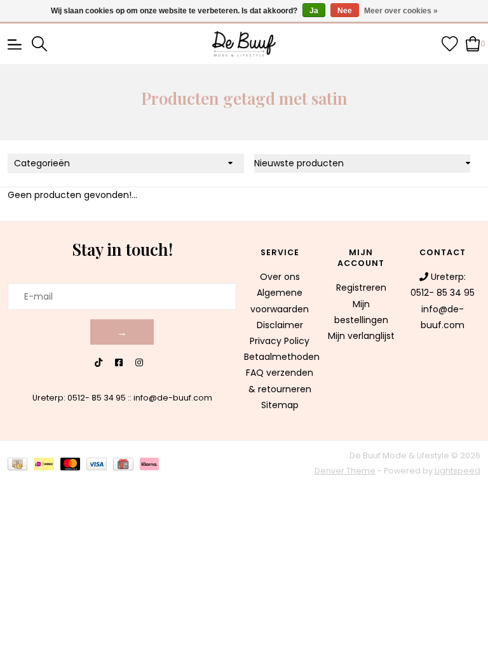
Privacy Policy (279, 341)
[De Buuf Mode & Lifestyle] (244, 43)
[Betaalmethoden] (21, 463)
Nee (344, 10)
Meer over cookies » (401, 10)
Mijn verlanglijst (361, 335)
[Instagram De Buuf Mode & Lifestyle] (139, 363)
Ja (313, 10)
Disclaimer (280, 325)
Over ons (280, 276)
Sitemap (280, 405)
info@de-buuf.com (172, 397)
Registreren (361, 287)
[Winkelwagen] (473, 43)
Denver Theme (345, 470)
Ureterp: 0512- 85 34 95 (79, 397)
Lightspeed (457, 470)
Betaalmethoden (282, 356)
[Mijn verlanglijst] (450, 43)
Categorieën (42, 163)
